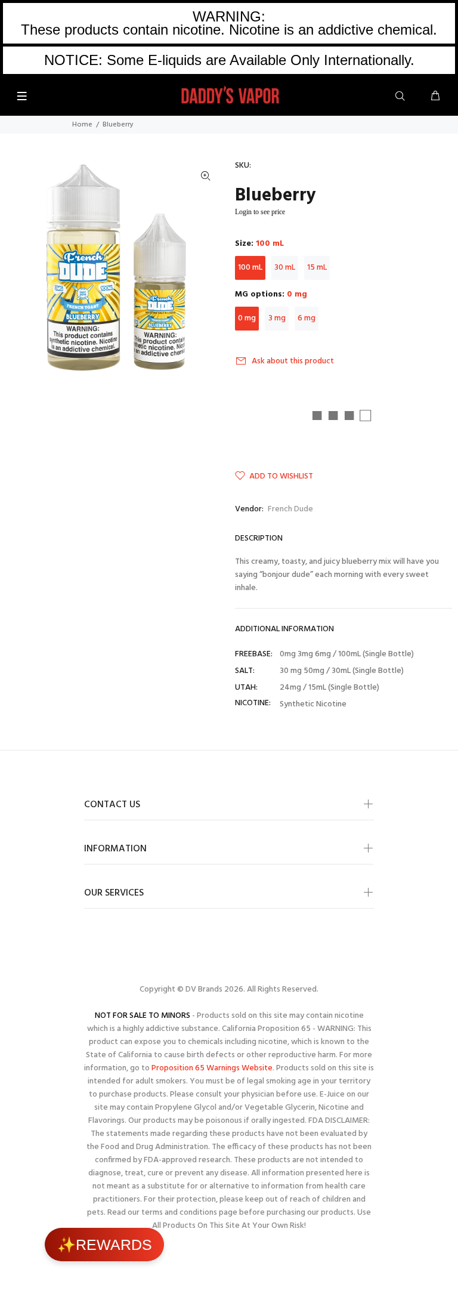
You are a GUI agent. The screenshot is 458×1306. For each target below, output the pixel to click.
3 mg (277, 318)
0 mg (247, 318)
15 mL (317, 267)
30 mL (284, 267)
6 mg (306, 318)
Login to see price (260, 212)
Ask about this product (293, 361)
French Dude (290, 509)
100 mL (250, 267)
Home (82, 125)
